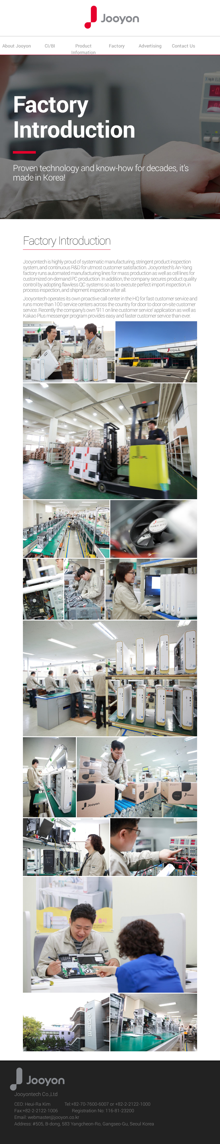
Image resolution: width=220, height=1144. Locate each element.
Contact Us (183, 46)
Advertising (150, 46)
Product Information (83, 49)
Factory (117, 46)
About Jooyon (16, 46)
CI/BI (50, 46)
